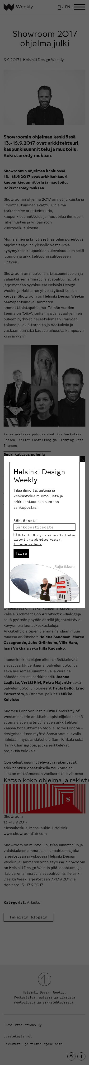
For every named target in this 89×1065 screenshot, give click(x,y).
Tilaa (21, 553)
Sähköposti (25, 520)
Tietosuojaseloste (28, 544)
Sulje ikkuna (64, 566)
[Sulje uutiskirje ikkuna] (82, 459)
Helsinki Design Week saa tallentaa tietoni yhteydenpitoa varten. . (44, 539)
